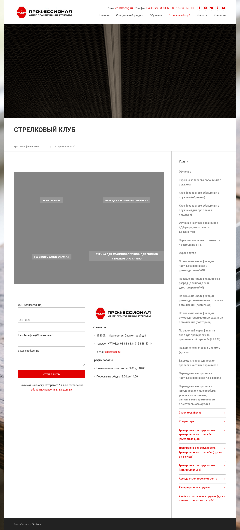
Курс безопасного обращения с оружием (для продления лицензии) (199, 210)
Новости (202, 15)
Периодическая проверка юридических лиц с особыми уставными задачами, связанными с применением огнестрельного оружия (197, 395)
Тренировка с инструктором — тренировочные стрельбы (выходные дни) (198, 435)
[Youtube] (223, 8)
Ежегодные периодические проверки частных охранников (198, 363)
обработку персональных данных (51, 389)
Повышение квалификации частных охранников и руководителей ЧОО (196, 266)
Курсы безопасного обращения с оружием (200, 182)
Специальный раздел (129, 15)
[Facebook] (199, 8)
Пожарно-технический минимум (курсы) (199, 350)
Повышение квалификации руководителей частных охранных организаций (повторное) (201, 318)
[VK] (211, 8)
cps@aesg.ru (113, 351)
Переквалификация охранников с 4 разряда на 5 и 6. (200, 242)
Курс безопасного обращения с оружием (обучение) (199, 195)
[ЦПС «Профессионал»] (44, 11)
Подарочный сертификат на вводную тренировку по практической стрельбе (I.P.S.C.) (199, 335)
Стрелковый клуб (179, 15)
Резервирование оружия (194, 487)
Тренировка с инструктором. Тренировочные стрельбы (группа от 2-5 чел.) (200, 452)
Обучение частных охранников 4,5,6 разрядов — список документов (198, 227)
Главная (105, 15)
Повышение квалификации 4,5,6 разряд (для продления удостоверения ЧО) (199, 283)
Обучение (156, 15)
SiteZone (36, 524)
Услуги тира (186, 421)
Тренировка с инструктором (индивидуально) (197, 467)
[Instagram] (205, 8)
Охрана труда (187, 252)
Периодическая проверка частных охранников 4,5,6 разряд (200, 375)
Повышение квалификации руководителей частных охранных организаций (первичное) (201, 300)
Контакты (220, 15)
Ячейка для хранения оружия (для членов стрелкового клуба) (201, 498)
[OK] (217, 8)
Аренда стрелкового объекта (198, 478)
